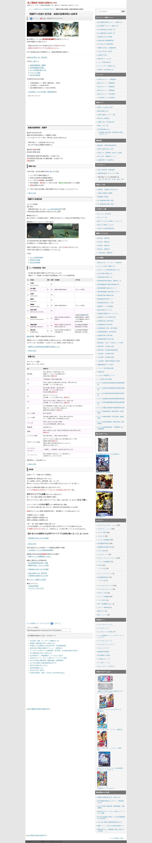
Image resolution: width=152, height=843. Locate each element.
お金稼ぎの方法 (102, 55)
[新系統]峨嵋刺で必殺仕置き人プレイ (109, 291)
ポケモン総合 (102, 550)
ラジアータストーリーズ (105, 624)
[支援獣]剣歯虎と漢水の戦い (106, 339)
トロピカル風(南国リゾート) (106, 375)
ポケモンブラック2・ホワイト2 (107, 558)
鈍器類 (105, 193)
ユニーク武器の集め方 (104, 62)
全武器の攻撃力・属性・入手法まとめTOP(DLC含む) (47, 673)
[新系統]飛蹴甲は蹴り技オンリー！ (108, 288)
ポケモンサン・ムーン (104, 529)
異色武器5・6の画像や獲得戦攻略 (108, 350)
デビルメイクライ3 (103, 648)
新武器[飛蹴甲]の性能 (37, 68)
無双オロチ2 (101, 611)
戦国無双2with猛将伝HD (105, 547)
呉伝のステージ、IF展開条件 (106, 86)
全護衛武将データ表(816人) (106, 160)
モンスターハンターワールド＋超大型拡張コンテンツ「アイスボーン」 (110, 769)
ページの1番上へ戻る (117, 838)
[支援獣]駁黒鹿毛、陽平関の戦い (107, 332)
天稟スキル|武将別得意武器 (106, 228)
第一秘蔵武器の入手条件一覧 (106, 33)
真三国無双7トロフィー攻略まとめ (108, 26)
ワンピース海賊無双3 (104, 540)
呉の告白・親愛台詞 (104, 242)
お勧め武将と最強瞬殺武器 (106, 40)
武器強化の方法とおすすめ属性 (38, 538)
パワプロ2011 (102, 600)
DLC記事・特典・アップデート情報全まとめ (44, 641)
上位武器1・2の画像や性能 (106, 353)
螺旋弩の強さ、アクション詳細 (38, 565)
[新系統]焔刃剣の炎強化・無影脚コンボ (109, 280)
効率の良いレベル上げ (104, 58)
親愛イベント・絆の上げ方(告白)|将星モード (111, 826)
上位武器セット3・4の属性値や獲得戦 (40, 550)
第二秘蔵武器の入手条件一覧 (106, 29)
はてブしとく (36, 18)
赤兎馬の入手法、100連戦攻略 (107, 48)
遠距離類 (100, 196)
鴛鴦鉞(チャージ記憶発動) (105, 306)
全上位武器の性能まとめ (105, 273)
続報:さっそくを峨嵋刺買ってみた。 (40, 556)
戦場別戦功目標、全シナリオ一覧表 (108, 173)
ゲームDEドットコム (104, 662)
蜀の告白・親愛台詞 (104, 245)
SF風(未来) (101, 372)
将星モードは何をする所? (105, 107)
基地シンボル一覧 (103, 125)
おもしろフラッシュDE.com (106, 666)
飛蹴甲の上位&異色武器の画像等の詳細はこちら (44, 346)
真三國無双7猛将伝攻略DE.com (42, 3)
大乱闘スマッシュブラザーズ (106, 788)
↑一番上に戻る (31, 193)
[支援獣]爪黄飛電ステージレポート (108, 313)
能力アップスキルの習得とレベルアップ (110, 221)
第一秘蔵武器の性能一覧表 (106, 200)
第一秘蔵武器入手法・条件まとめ (41, 653)
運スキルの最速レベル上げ (106, 225)
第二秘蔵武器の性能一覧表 (106, 204)
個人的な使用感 (35, 75)
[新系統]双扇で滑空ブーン (105, 299)
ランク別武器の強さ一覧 (38, 70)
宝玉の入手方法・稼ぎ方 (105, 51)
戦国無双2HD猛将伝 (104, 651)
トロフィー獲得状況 (104, 607)
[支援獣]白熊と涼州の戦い (105, 335)
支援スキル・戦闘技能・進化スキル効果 (110, 152)
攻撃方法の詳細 (35, 260)
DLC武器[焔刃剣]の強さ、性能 (38, 563)
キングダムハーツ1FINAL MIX (107, 632)
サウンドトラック (101, 490)
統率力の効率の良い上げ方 (38, 665)
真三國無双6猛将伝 (103, 577)
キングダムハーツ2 (103, 628)
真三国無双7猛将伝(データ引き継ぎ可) (107, 454)
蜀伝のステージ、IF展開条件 (106, 90)
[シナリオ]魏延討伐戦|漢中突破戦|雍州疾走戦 (111, 407)
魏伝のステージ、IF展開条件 (106, 83)
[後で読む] (43, 18)
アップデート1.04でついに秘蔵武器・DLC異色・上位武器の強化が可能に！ (54, 650)
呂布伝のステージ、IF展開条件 (107, 79)
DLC (122, 179)
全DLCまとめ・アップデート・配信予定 (110, 262)
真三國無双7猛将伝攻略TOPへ (39, 709)
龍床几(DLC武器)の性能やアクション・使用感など (46, 648)
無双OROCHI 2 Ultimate (103, 472)
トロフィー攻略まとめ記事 (37, 579)
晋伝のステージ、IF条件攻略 (106, 94)
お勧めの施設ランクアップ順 (106, 114)
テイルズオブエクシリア (105, 589)
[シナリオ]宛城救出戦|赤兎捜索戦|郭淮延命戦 (111, 398)
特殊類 (106, 196)
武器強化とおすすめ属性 (105, 37)
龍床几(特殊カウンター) (105, 310)
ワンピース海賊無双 (104, 596)
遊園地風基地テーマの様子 (106, 364)
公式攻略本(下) (100, 516)
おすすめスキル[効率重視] (105, 44)
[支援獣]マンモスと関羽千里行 (107, 317)
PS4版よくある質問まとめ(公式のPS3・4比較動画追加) (48, 645)
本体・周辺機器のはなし (105, 604)
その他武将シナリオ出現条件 (106, 97)
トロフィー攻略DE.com (34, 9)
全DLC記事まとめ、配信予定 (37, 57)
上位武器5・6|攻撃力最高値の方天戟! (109, 361)
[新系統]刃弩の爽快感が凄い (106, 295)
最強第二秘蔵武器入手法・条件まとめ (42, 643)
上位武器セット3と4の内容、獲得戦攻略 (41, 92)
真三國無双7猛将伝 (48, 9)
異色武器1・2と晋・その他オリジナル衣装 (110, 343)
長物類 (110, 193)
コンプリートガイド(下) (36, 588)
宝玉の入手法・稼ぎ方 (37, 670)
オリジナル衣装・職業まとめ (106, 266)
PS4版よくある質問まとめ (106, 69)
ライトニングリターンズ (105, 573)
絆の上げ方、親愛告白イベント (107, 156)
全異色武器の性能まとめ (105, 277)
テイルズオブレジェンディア (106, 644)
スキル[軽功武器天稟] (54, 209)
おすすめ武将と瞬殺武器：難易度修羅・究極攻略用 (46, 660)
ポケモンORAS (102, 532)
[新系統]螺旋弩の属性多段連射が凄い (109, 284)
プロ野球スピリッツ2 (104, 659)
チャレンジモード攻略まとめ (106, 66)
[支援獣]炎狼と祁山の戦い (105, 324)
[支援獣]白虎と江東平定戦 (105, 321)
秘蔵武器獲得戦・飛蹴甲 (38, 65)
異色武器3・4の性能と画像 (106, 346)
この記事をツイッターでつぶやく (39, 623)
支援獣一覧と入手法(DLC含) (106, 122)
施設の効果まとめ (103, 111)
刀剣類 (100, 193)
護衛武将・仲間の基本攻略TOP (107, 145)
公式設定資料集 (33, 586)
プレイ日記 (102, 568)
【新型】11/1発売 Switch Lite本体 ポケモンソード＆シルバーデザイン (110, 692)
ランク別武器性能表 (36, 257)
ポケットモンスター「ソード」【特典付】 (110, 729)
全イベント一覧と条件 (104, 214)
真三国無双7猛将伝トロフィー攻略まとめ (110, 22)
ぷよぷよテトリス (103, 554)
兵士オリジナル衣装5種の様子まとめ (109, 270)
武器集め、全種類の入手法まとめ (108, 189)
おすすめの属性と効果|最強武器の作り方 (43, 663)
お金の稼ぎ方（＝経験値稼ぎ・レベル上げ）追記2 (46, 655)
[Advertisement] (42, 110)
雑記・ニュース (102, 615)
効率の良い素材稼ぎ (104, 118)
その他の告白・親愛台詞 (105, 253)
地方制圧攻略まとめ (36, 668)
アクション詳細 (35, 72)
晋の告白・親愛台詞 (104, 249)
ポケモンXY (101, 536)
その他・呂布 (115, 179)
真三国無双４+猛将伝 (104, 655)
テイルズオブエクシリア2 (105, 585)
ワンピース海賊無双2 (104, 561)
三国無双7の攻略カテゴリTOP (38, 575)
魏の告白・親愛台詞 (104, 238)
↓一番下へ (35, 61)
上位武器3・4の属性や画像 (106, 357)
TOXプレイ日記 (102, 593)
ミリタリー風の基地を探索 (106, 368)
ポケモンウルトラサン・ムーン (107, 525)
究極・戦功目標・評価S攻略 (106, 169)
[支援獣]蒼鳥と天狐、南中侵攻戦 (107, 328)
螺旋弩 (29, 336)
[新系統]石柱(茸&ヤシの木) (106, 302)
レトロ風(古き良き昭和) (105, 379)
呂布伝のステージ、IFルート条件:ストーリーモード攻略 (48, 658)
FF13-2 (100, 565)
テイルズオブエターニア (105, 641)
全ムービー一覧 (102, 217)
